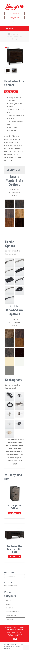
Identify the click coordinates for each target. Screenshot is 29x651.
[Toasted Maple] (19, 333)
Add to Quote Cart (11, 92)
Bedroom (8, 604)
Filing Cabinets (16, 136)
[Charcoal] (9, 204)
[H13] (19, 280)
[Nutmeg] (9, 222)
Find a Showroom (14, 14)
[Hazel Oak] (19, 352)
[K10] (19, 396)
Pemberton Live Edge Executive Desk (14, 548)
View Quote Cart (14, 18)
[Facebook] (13, 22)
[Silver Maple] (9, 342)
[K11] (9, 424)
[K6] (19, 424)
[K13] (19, 414)
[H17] (9, 405)
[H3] (9, 280)
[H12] (19, 271)
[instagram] (15, 22)
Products (10, 634)
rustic (16, 157)
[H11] (9, 271)
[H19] (9, 299)
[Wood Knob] (9, 433)
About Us (15, 632)
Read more (14, 501)
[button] (7, 48)
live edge (15, 151)
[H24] (19, 405)
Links (11, 636)
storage (10, 160)
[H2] (9, 290)
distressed (18, 148)
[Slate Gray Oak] (9, 352)
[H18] (19, 262)
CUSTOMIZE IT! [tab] (14, 170)
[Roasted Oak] (19, 342)
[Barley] (19, 213)
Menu (11, 28)
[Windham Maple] (9, 361)
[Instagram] (16, 639)
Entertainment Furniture (13, 612)
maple (11, 154)
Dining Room (9, 608)
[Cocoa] (19, 222)
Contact (17, 636)
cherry (16, 142)
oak (15, 154)
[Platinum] (19, 204)
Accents (8, 600)
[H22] (9, 262)
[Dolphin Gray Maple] (9, 370)
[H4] (9, 396)
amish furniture (9, 142)
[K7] (9, 414)
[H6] (19, 290)
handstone (7, 151)
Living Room (9, 619)
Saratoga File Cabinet (14, 507)
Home (9, 632)
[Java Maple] (9, 333)
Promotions (19, 634)
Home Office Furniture (11, 139)
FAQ (21, 632)
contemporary (8, 145)
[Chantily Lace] (19, 361)
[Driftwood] (9, 213)
